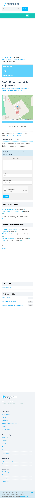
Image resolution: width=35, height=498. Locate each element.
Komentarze (5, 453)
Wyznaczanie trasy (7, 461)
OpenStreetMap (23, 119)
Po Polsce (5, 417)
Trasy (3, 447)
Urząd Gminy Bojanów (9, 209)
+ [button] (4, 97)
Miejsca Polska (6, 59)
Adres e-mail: (7, 180)
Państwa (4, 426)
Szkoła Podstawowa (8, 238)
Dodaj (6, 196)
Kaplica (4, 240)
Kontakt (4, 478)
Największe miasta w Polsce (10, 423)
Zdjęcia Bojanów (8, 75)
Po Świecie (5, 420)
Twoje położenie (7, 464)
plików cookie (24, 496)
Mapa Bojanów (7, 66)
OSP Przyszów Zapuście (9, 234)
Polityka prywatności (8, 472)
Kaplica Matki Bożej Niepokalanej (12, 211)
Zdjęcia (4, 437)
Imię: (4, 173)
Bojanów (19, 133)
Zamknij (31, 492)
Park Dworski (6, 298)
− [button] (4, 100)
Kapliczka (5, 232)
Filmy (3, 440)
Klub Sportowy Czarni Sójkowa (11, 229)
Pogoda (4, 450)
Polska (9, 135)
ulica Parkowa (6, 288)
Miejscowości (6, 429)
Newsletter (5, 481)
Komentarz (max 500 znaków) (11, 159)
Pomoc (4, 475)
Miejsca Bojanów (19, 59)
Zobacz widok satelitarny (10, 122)
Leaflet (11, 119)
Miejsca (4, 443)
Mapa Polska (16, 135)
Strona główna (6, 57)
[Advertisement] (17, 37)
